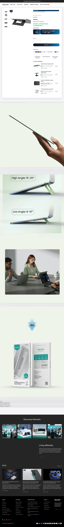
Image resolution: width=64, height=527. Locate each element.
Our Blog (3, 505)
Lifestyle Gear (46, 509)
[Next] (42, 1)
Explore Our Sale (47, 502)
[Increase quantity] (40, 40)
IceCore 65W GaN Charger (32, 502)
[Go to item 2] (5, 15)
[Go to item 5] (5, 26)
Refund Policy (18, 505)
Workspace (26, 4)
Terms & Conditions (19, 514)
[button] (35, 19)
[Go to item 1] (5, 11)
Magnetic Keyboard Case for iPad (33, 509)
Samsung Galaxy (47, 507)
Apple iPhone (46, 505)
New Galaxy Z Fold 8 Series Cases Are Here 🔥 (32, 1)
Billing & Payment (19, 502)
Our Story (4, 502)
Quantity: (34, 38)
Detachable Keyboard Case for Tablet (33, 512)
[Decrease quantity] (34, 40)
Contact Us (4, 503)
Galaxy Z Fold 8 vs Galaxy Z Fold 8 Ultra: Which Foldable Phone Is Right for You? (31, 482)
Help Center (4, 507)
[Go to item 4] (5, 23)
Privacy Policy (18, 510)
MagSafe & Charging (34, 4)
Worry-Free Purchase (19, 507)
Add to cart (46, 44)
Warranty (17, 509)
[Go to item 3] (5, 19)
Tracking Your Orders (6, 514)
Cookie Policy (18, 512)
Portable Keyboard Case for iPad (33, 506)
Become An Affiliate (5, 509)
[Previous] (21, 1)
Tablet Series (46, 503)
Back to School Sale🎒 (44, 4)
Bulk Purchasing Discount (6, 510)
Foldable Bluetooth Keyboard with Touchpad (33, 504)
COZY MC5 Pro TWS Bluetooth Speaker (33, 515)
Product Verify (4, 512)
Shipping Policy (18, 503)
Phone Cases (19, 4)
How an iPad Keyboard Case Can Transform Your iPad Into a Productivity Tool (51, 482)
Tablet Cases (12, 4)
